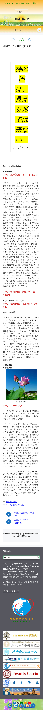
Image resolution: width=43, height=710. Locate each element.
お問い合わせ (11, 591)
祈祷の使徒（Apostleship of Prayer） (22, 572)
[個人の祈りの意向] (27, 705)
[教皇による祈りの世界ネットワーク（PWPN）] (15, 705)
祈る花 (21, 505)
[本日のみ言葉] (10, 705)
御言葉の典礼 (11, 502)
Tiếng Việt (7, 551)
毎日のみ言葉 (11, 505)
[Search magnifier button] (38, 557)
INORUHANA (21, 19)
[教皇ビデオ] (21, 705)
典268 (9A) (14, 301)
